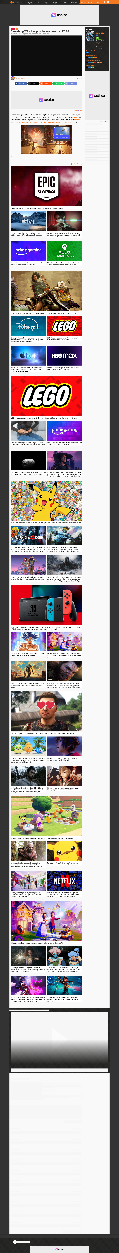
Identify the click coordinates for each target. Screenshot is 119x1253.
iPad (101, 62)
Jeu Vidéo (29, 2)
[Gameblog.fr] (16, 2)
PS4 (87, 52)
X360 (92, 57)
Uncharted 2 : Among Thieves (100, 32)
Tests (64, 2)
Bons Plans (74, 2)
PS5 (85, 2)
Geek (46, 2)
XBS (89, 2)
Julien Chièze (21, 78)
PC (82, 2)
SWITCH (93, 2)
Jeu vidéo (13, 28)
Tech (38, 2)
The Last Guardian (91, 51)
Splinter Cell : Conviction (42, 122)
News (17, 28)
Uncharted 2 (69, 122)
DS (95, 62)
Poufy (75, 117)
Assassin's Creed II (25, 122)
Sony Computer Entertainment (99, 44)
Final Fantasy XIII (57, 122)
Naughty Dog (99, 48)
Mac (96, 57)
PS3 (97, 35)
